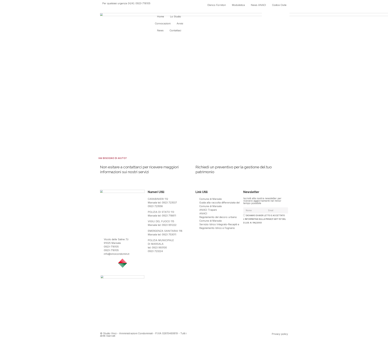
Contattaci (175, 30)
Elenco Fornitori (216, 5)
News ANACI (258, 5)
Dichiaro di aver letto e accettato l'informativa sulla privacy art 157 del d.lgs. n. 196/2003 (264, 219)
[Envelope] (112, 324)
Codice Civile (279, 5)
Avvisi (180, 23)
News (160, 30)
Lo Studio (175, 16)
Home (160, 16)
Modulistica (238, 5)
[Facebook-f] (104, 324)
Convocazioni (163, 23)
